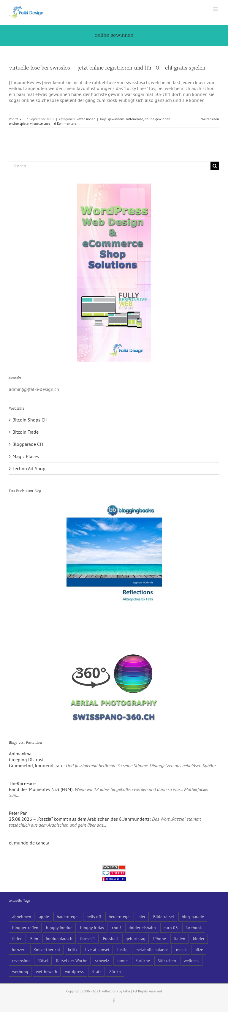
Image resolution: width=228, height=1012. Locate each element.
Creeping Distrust (26, 759)
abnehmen (21, 916)
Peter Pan (18, 813)
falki (18, 119)
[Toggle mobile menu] (216, 9)
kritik (72, 949)
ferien (17, 938)
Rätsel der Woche (71, 960)
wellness (191, 960)
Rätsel (42, 960)
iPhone (159, 938)
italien (179, 938)
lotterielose (134, 119)
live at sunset (97, 949)
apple (44, 916)
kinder (199, 938)
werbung (20, 971)
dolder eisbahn (142, 927)
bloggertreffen (25, 927)
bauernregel (68, 916)
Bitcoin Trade (25, 432)
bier (141, 916)
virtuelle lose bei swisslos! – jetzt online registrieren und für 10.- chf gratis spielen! (108, 67)
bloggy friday (92, 927)
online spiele (18, 123)
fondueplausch (59, 938)
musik (181, 949)
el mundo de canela (29, 843)
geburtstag (135, 938)
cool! (116, 927)
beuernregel (120, 916)
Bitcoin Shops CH (30, 420)
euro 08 (171, 927)
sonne (122, 960)
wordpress (74, 971)
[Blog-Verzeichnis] (114, 874)
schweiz (102, 960)
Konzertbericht (47, 949)
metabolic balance (151, 949)
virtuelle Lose (40, 123)
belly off (93, 916)
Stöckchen (167, 960)
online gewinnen (157, 119)
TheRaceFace (22, 783)
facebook (194, 927)
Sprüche (142, 960)
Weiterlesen (210, 119)
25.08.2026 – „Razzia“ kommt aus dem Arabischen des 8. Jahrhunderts (79, 819)
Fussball (110, 938)
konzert (19, 949)
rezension (21, 960)
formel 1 (87, 938)
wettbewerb (46, 971)
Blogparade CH (27, 444)
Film (34, 938)
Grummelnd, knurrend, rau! (36, 765)
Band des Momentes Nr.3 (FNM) (40, 789)
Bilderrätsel (163, 916)
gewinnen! (116, 119)
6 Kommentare (65, 123)
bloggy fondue (59, 927)
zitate (96, 971)
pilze (198, 949)
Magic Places (25, 456)
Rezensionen (86, 119)
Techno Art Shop (28, 468)
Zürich (115, 971)
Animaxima (20, 754)
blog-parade (193, 916)
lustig (122, 949)
